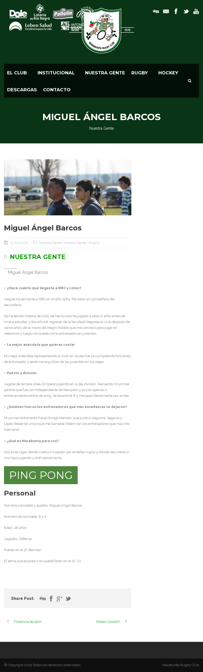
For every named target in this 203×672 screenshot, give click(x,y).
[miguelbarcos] (67, 187)
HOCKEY (168, 72)
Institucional (56, 72)
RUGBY (139, 72)
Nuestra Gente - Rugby (81, 243)
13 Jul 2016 (19, 243)
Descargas (22, 89)
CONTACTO (57, 89)
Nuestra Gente (105, 72)
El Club (17, 72)
